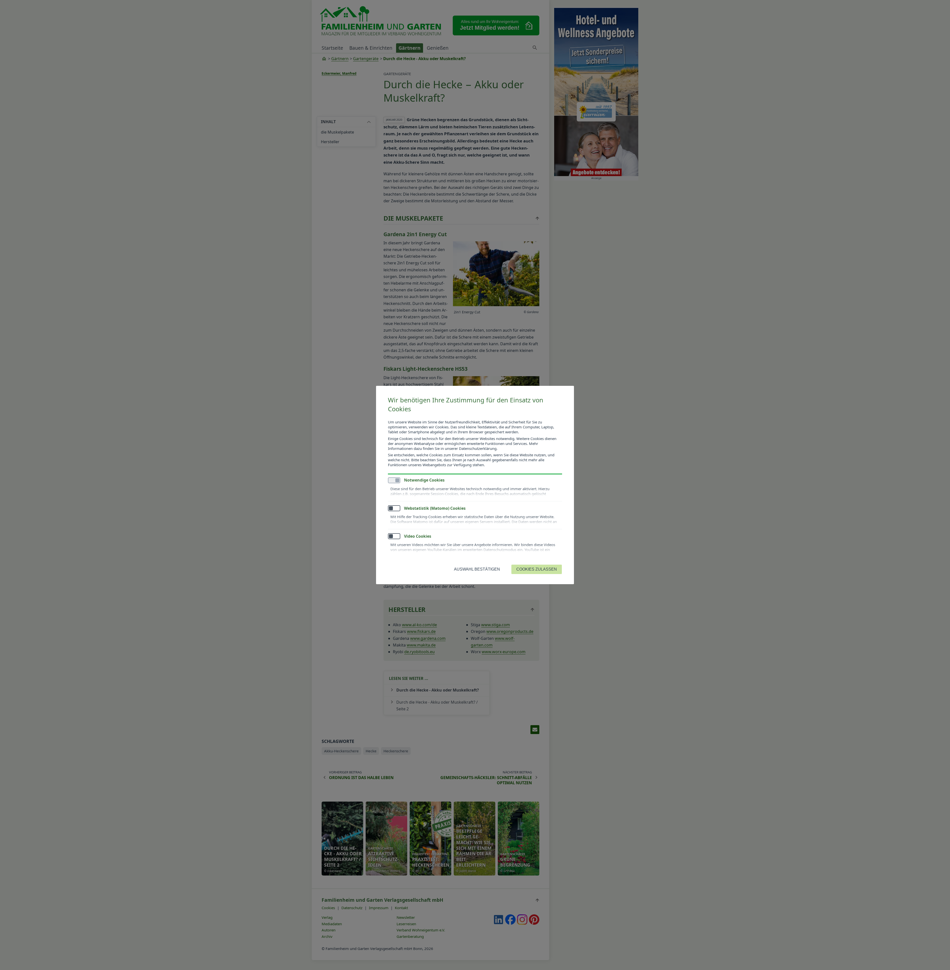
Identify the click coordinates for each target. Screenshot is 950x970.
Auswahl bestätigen (477, 569)
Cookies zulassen (536, 569)
